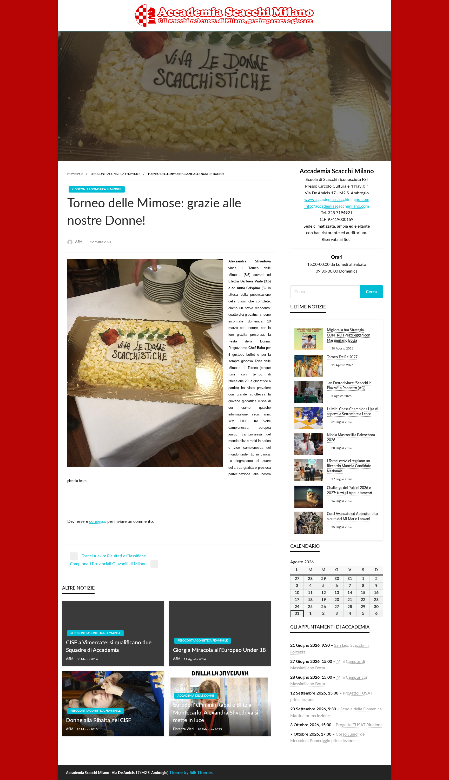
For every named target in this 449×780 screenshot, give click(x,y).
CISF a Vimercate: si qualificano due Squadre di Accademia (108, 646)
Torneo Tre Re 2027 (342, 357)
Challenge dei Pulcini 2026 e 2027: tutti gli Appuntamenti (349, 490)
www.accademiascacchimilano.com (336, 199)
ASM (79, 242)
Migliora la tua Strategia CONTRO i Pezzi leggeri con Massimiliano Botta (348, 335)
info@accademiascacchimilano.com (337, 206)
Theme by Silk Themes (191, 772)
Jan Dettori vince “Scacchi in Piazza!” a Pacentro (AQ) (349, 385)
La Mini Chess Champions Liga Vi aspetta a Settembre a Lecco (352, 411)
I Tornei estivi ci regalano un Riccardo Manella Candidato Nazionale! (349, 466)
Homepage (75, 174)
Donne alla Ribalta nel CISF (98, 720)
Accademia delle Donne (195, 695)
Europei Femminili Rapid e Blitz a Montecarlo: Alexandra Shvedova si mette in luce (215, 712)
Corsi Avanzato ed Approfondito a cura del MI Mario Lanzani (352, 516)
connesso (97, 521)
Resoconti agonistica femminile (115, 174)
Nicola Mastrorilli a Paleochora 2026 (351, 437)
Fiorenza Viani (184, 729)
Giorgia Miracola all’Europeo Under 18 (219, 650)
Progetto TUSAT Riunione (359, 725)
